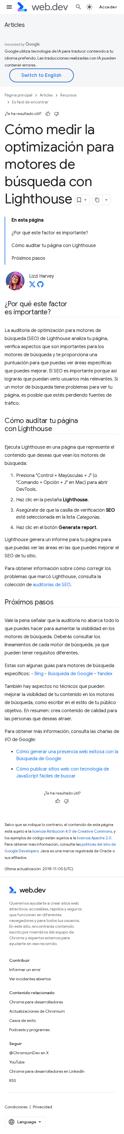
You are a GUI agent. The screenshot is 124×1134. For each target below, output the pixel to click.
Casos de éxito (22, 1020)
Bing (39, 674)
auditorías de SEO (51, 585)
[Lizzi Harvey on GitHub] (40, 286)
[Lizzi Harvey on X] (32, 286)
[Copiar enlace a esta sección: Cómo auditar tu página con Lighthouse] (57, 429)
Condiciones (16, 1107)
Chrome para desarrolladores (36, 1002)
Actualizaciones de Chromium (37, 1011)
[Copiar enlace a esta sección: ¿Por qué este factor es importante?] (56, 312)
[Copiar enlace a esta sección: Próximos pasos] (59, 602)
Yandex (104, 674)
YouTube (17, 1062)
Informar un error (25, 969)
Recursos (68, 95)
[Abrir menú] (9, 7)
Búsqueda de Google (70, 674)
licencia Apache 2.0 (94, 838)
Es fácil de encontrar (30, 102)
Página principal (18, 95)
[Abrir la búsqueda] (78, 6)
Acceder (108, 7)
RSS (12, 1080)
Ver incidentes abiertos (30, 978)
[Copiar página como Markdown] (97, 200)
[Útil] (48, 113)
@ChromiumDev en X (29, 1052)
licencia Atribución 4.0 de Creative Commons (72, 831)
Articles (15, 25)
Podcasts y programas (29, 1029)
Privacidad (42, 1107)
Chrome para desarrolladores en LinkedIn (46, 1071)
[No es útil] (56, 113)
